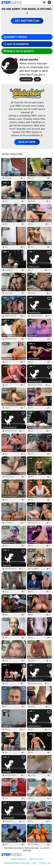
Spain (32, 661)
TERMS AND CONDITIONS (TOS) (17, 863)
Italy (37, 79)
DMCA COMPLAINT (19, 859)
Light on (50, 2)
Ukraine (8, 178)
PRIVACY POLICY (36, 859)
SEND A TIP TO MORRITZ (20, 51)
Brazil (33, 201)
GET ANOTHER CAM (27, 20)
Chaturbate (26, 79)
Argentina (9, 477)
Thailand (8, 293)
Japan (32, 775)
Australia (9, 821)
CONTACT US (44, 863)
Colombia (9, 270)
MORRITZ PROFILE (17, 37)
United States (10, 316)
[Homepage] (11, 2)
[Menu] (44, 2)
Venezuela (34, 523)
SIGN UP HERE (27, 141)
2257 (34, 863)
